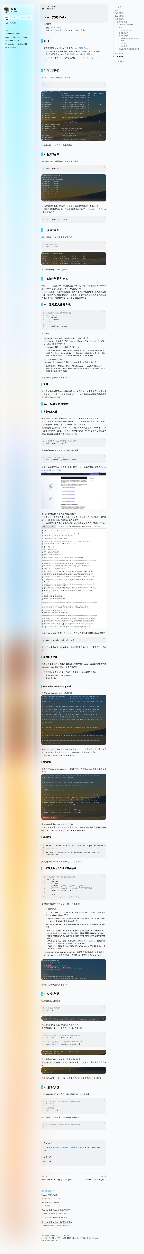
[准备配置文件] (41, 411)
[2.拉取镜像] (42, 154)
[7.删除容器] (42, 1087)
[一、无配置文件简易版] (42, 304)
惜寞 (47, 1236)
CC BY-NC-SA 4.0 (73, 1238)
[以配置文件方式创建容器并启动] (41, 868)
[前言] (42, 41)
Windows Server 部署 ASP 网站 (56, 1179)
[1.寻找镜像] (42, 70)
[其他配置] (41, 837)
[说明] (41, 384)
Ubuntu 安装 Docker (81, 48)
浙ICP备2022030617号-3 (49, 1240)
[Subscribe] (29, 30)
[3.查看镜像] (42, 230)
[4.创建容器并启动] (42, 279)
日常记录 (54, 6)
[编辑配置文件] (41, 657)
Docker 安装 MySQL (96, 1179)
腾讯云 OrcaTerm (57, 30)
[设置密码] (41, 762)
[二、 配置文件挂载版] (42, 404)
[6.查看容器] (42, 994)
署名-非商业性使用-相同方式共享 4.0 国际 (66, 1147)
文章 (47, 6)
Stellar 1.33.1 (58, 1236)
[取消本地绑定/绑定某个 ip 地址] (41, 686)
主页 (42, 6)
